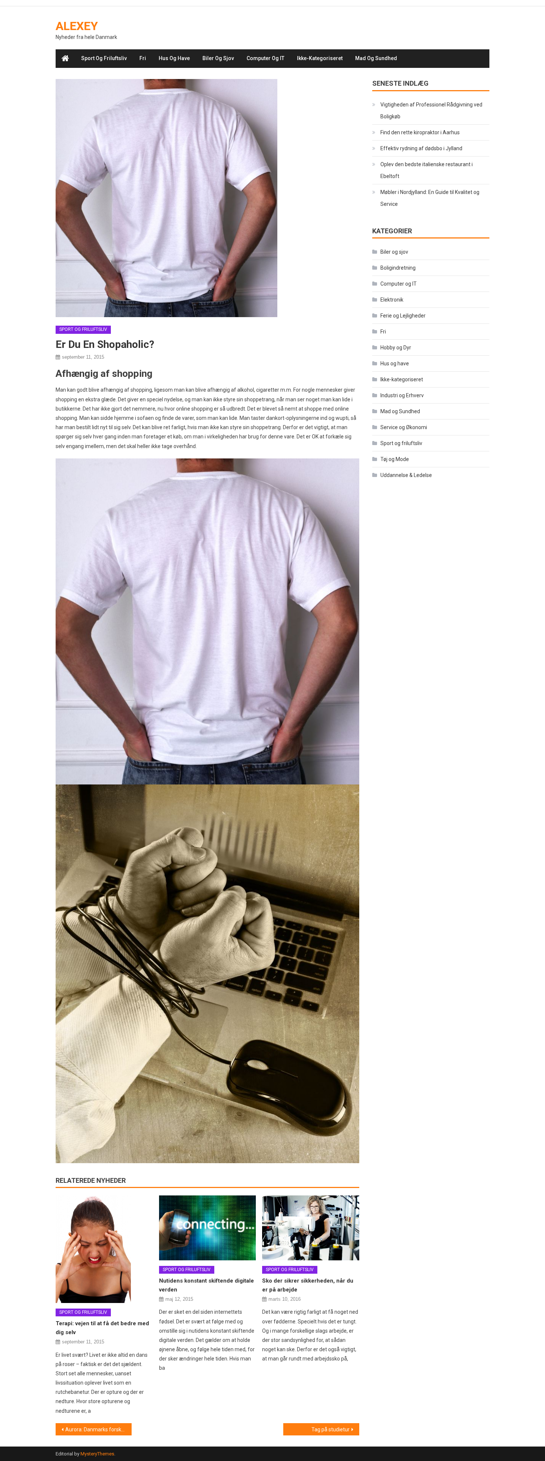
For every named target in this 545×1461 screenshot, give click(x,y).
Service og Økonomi (403, 427)
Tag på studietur (330, 1429)
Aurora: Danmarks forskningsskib (98, 1429)
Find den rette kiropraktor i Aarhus (420, 132)
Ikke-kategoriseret (320, 58)
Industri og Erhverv (402, 395)
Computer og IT (265, 58)
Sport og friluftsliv (104, 58)
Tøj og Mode (394, 459)
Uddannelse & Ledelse (406, 475)
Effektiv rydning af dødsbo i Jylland (421, 148)
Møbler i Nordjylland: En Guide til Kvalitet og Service (429, 198)
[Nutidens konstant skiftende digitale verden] (207, 1227)
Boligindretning (398, 268)
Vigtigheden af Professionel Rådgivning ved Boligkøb (431, 110)
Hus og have (174, 58)
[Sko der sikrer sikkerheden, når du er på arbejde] (310, 1227)
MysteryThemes (97, 1454)
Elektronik (391, 300)
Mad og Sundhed (376, 58)
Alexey (77, 26)
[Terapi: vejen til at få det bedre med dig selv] (104, 1249)
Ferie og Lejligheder (403, 316)
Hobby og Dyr (395, 348)
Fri (142, 58)
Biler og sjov (218, 58)
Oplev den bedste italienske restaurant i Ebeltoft (426, 170)
